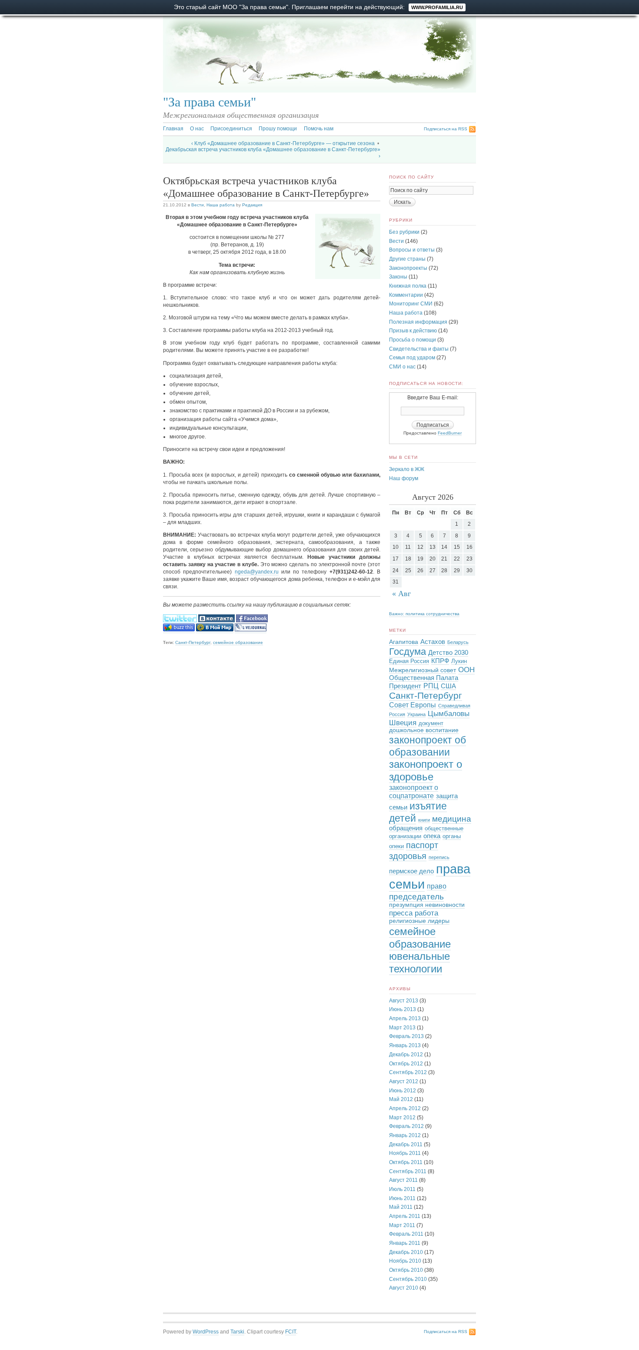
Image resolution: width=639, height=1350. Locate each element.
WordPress (206, 1332)
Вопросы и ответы (412, 250)
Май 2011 (401, 1207)
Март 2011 (402, 1225)
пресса (401, 913)
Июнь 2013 (402, 1009)
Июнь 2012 (402, 1091)
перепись (439, 857)
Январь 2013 (405, 1045)
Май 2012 (401, 1099)
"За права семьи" (209, 102)
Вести (197, 204)
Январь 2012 (405, 1135)
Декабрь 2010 (406, 1252)
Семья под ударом (412, 358)
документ (431, 723)
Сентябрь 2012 (408, 1072)
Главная (173, 129)
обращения (406, 828)
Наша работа (220, 204)
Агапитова (403, 642)
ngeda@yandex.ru (257, 572)
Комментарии (406, 295)
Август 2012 (403, 1081)
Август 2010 (403, 1288)
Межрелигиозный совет (422, 670)
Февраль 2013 (406, 1036)
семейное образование (238, 642)
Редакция (252, 204)
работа (426, 913)
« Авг (401, 593)
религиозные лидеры (419, 921)
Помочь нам (318, 129)
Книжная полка (407, 286)
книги (424, 820)
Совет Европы (412, 705)
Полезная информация (418, 322)
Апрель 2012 (405, 1108)
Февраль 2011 (406, 1234)
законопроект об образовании (427, 746)
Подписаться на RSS (445, 128)
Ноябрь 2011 (405, 1153)
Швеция (402, 722)
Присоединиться (231, 129)
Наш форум (403, 478)
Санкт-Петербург (192, 642)
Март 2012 (402, 1117)
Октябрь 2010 (406, 1270)
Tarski (237, 1332)
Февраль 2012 (406, 1126)
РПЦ (431, 686)
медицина (451, 818)
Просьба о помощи (412, 340)
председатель (416, 896)
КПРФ (440, 660)
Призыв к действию (413, 331)
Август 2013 (403, 1001)
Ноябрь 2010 (405, 1261)
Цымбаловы (448, 714)
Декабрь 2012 (406, 1054)
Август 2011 (403, 1180)
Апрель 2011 (404, 1216)
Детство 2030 (448, 652)
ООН (466, 669)
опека (431, 836)
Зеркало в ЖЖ (406, 469)
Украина (416, 714)
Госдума (407, 651)
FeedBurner (450, 433)
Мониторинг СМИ (411, 304)
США (448, 686)
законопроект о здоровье (425, 770)
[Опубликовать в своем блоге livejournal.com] (250, 630)
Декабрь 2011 (406, 1144)
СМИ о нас (402, 367)
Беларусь (458, 642)
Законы (398, 277)
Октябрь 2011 (406, 1162)
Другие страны (407, 259)
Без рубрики (404, 232)
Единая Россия (409, 661)
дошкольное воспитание (424, 730)
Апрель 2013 (405, 1018)
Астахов (432, 641)
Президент (405, 686)
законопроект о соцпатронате (413, 791)
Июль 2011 (402, 1189)
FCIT (290, 1332)
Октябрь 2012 (406, 1064)
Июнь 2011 (402, 1198)
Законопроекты (408, 268)
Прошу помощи (278, 129)
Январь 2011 (404, 1243)
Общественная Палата (423, 677)
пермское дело (411, 871)
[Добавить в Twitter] (180, 620)
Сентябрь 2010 (408, 1279)
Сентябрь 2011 (407, 1171)
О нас (197, 129)
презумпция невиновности (427, 905)
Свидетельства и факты (419, 349)
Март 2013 (402, 1028)
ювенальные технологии (419, 962)
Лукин (459, 661)
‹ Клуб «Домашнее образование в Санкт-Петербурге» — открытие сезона (283, 143)
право (436, 886)
